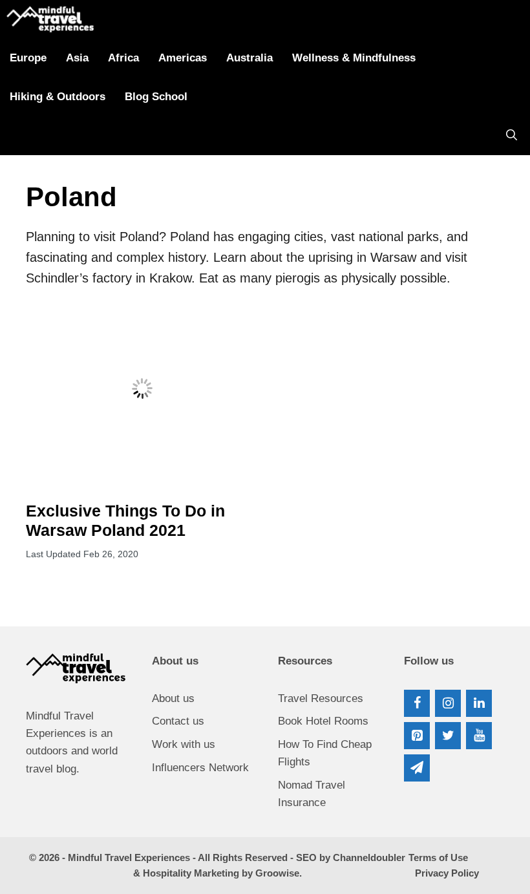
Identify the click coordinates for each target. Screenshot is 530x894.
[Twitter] (448, 735)
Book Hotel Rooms (323, 721)
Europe (28, 58)
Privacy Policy (447, 872)
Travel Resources (320, 698)
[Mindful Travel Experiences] (50, 19)
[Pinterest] (417, 735)
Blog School (156, 96)
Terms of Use (438, 857)
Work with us (183, 744)
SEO (306, 857)
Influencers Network (200, 767)
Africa (123, 58)
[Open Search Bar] (511, 135)
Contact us (178, 721)
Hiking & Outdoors (57, 96)
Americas (182, 58)
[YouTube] (479, 735)
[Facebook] (417, 703)
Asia (77, 58)
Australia (249, 58)
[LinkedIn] (479, 703)
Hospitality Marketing (191, 872)
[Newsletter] (417, 768)
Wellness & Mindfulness (354, 58)
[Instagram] (448, 703)
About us (173, 698)
